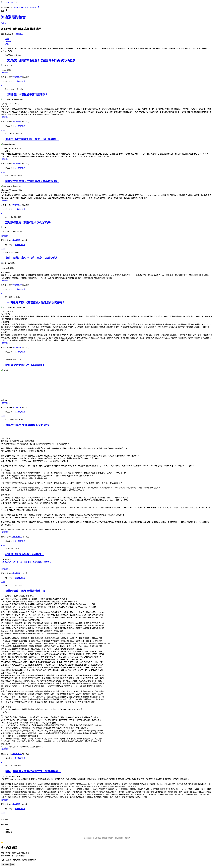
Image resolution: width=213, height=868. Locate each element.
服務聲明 (127, 838)
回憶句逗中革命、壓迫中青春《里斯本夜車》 (32, 181)
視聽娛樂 (19, 34)
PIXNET (89, 838)
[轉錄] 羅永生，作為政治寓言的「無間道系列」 (33, 771)
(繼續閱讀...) (5, 73)
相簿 (7, 39)
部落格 (8, 41)
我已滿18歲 (5, 864)
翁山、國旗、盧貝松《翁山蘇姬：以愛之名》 (32, 257)
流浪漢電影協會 (13, 17)
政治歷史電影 (20, 81)
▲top (3, 85)
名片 (7, 44)
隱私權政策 (119, 838)
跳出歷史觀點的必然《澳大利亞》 (25, 365)
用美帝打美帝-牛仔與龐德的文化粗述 (27, 425)
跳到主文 (4, 23)
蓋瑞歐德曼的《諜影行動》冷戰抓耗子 (28, 222)
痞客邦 (15, 77)
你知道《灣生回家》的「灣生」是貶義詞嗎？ (32, 139)
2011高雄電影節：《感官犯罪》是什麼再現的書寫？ (35, 302)
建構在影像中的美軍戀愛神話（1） (26, 590)
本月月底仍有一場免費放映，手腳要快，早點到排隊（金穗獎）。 (26, 562)
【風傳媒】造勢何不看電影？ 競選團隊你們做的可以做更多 (40, 60)
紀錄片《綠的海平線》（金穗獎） (24, 554)
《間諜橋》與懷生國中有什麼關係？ (26, 94)
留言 (20, 77)
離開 (12, 864)
